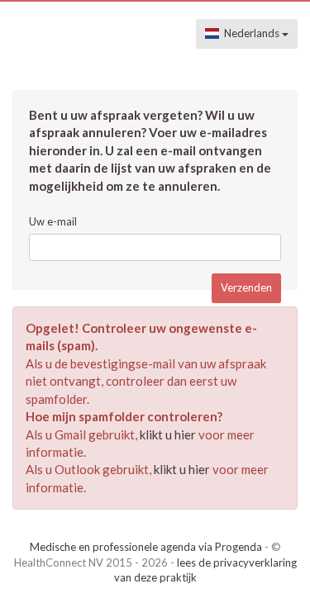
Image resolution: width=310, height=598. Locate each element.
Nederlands (250, 33)
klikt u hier (168, 434)
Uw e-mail (53, 221)
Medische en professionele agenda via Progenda (146, 546)
